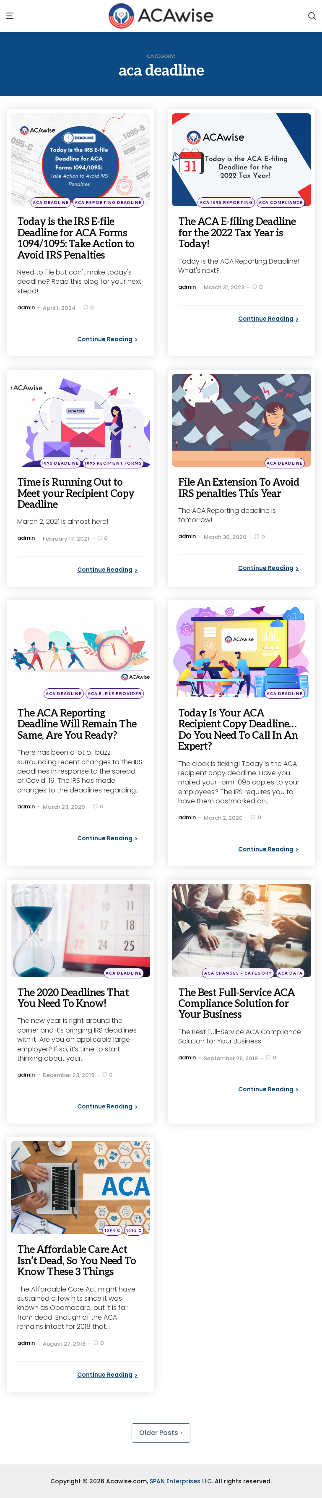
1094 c (112, 1230)
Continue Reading (104, 339)
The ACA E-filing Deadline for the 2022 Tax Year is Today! (237, 233)
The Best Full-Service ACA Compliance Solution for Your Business (236, 1004)
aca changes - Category (238, 973)
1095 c (134, 1230)
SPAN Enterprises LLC (181, 1481)
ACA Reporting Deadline (108, 202)
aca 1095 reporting (226, 202)
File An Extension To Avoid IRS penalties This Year (238, 487)
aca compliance (281, 202)
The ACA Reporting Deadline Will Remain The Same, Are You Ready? (76, 724)
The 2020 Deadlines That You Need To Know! (73, 998)
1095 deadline (60, 463)
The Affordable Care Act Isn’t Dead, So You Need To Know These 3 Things (76, 1261)
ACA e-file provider (115, 693)
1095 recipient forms (113, 463)
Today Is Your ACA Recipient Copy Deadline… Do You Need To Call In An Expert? (238, 730)
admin (26, 307)
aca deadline (51, 202)
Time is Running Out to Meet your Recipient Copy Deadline (75, 493)
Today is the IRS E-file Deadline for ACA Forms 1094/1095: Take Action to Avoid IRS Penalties (75, 238)
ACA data (290, 973)
